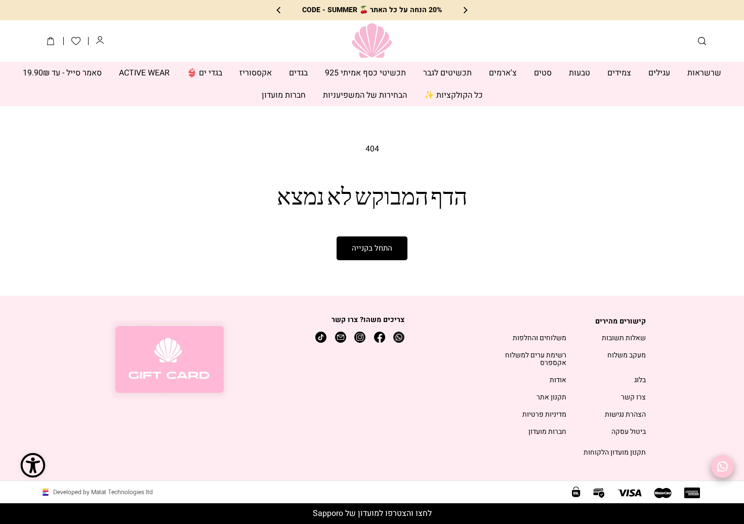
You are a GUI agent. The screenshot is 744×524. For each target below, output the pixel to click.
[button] (702, 41)
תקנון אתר (551, 397)
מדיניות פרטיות (544, 415)
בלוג (640, 380)
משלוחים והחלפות (539, 338)
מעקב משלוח (626, 355)
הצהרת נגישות (625, 415)
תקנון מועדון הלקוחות (615, 453)
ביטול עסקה (628, 432)
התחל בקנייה (372, 248)
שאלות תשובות (624, 338)
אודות (558, 380)
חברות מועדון (547, 432)
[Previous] (465, 10)
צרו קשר (633, 397)
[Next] (279, 10)
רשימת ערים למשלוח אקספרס (535, 359)
